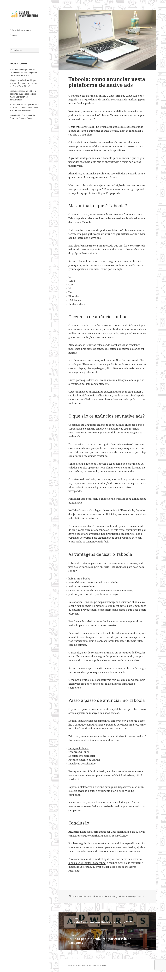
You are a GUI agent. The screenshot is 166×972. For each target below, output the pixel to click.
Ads (123, 896)
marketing (131, 896)
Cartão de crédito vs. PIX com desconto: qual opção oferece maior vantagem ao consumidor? (23, 95)
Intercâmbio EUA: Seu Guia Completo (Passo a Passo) (22, 117)
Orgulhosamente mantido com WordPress (87, 965)
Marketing (112, 896)
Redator (99, 896)
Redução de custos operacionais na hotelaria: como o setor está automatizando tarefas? (24, 107)
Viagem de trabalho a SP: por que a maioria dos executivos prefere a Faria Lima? (23, 83)
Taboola (140, 896)
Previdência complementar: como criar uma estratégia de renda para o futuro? (23, 72)
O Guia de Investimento (20, 30)
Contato (13, 35)
